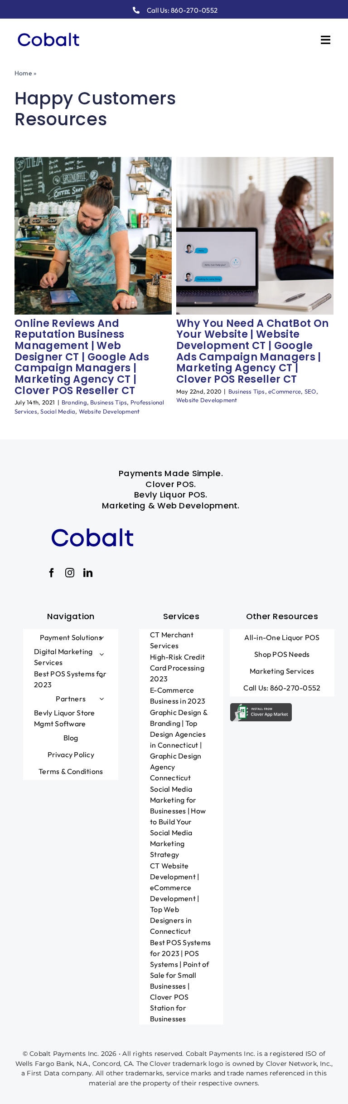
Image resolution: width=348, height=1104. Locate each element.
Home (23, 73)
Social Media (57, 411)
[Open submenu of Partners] (101, 698)
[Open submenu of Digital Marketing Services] (101, 654)
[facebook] (51, 572)
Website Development (109, 411)
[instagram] (69, 572)
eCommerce (284, 391)
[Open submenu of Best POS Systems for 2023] (101, 676)
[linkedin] (87, 572)
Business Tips (108, 402)
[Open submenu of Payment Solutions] (101, 637)
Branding (74, 402)
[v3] (48, 30)
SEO (310, 391)
